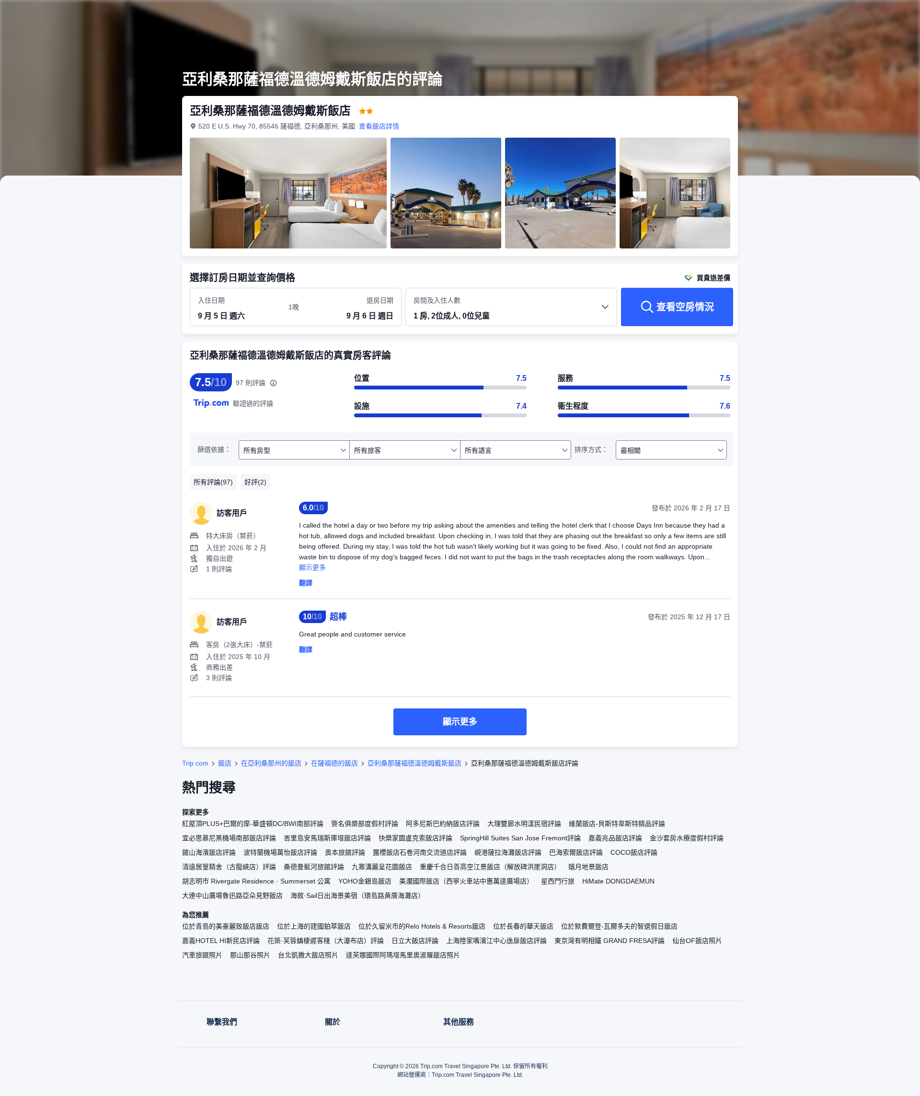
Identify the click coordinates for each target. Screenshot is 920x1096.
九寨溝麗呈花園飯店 (382, 867)
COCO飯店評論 (633, 852)
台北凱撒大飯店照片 (308, 955)
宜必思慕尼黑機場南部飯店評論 (229, 838)
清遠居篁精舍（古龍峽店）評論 (229, 867)
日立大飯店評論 (414, 940)
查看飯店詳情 (379, 126)
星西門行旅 (558, 881)
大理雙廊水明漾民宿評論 (524, 823)
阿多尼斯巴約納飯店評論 (443, 823)
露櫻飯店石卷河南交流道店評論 (420, 852)
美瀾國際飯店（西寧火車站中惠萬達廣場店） (466, 881)
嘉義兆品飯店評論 (615, 838)
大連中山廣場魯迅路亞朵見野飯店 (232, 895)
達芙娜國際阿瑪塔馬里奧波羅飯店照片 (403, 955)
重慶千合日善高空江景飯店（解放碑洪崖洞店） (490, 867)
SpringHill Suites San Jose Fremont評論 (520, 838)
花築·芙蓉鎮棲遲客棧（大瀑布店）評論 (325, 940)
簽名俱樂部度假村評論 (364, 823)
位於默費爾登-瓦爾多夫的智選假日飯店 (619, 926)
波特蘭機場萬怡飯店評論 (280, 852)
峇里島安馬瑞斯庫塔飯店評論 (327, 838)
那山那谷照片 (250, 955)
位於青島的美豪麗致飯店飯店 (225, 926)
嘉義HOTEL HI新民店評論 (221, 940)
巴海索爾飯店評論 (576, 852)
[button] (855, 16)
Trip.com (195, 763)
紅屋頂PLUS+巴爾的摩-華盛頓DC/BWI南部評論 (252, 823)
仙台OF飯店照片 (697, 940)
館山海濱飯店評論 (209, 852)
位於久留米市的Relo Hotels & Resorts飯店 (421, 926)
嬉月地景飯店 (588, 867)
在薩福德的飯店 (334, 763)
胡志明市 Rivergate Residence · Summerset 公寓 (256, 881)
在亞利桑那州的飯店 (271, 763)
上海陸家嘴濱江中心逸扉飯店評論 (496, 940)
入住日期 (211, 300)
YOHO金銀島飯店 (364, 881)
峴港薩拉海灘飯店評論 (507, 852)
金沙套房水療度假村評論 (687, 838)
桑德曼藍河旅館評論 (314, 867)
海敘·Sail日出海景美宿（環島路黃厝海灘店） (357, 895)
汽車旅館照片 (202, 955)
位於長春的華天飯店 (523, 926)
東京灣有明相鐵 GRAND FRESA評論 (609, 940)
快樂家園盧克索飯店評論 (415, 838)
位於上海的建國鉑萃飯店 (314, 926)
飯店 (224, 763)
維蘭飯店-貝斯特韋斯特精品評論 (617, 823)
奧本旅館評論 (345, 852)
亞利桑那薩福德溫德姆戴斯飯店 (414, 763)
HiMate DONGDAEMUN (618, 881)
